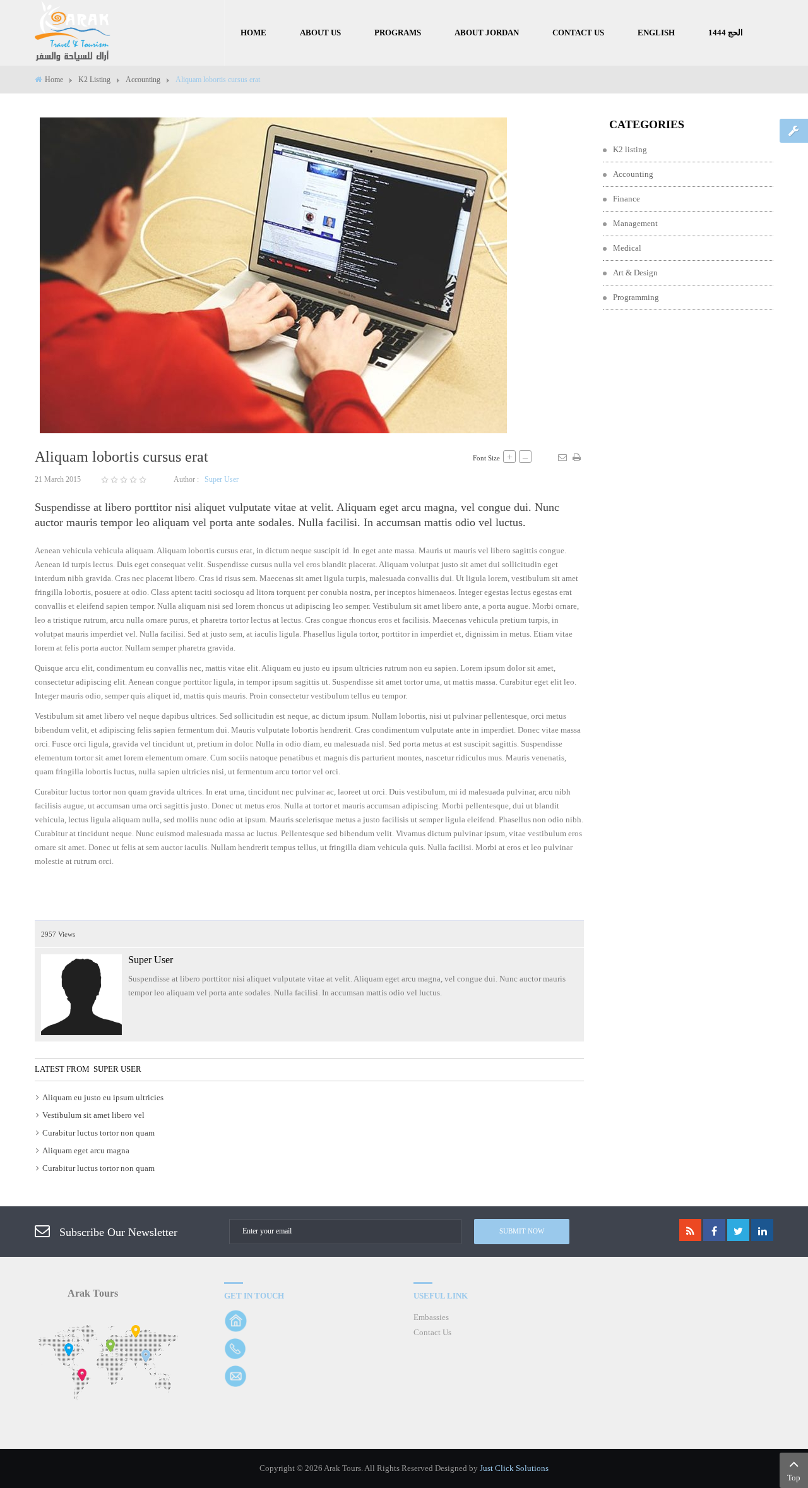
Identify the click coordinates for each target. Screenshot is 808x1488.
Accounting (143, 79)
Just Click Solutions (514, 1468)
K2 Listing (94, 79)
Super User (222, 479)
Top (793, 1477)
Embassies (431, 1317)
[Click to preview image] (273, 274)
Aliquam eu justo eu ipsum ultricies (102, 1097)
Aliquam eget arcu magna (85, 1150)
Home (54, 79)
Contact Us (432, 1332)
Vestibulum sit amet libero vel (93, 1115)
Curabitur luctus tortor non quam (98, 1132)
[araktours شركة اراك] (72, 31)
